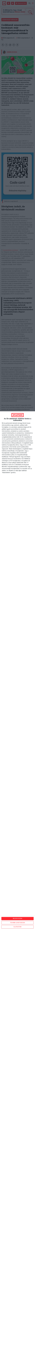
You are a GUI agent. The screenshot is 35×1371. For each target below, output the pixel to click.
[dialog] (17, 891)
